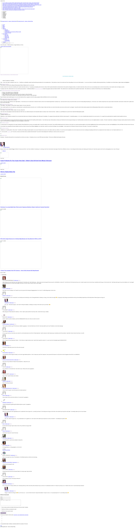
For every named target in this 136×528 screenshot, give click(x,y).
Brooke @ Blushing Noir (7, 388)
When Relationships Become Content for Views (11, 7)
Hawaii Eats (7, 37)
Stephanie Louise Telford (7, 462)
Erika (4, 395)
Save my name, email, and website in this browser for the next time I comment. (15, 507)
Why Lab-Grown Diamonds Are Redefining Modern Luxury (14, 9)
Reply (19, 280)
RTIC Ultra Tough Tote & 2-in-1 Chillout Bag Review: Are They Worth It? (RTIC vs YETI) (19, 5)
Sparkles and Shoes (6, 449)
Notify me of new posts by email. (7, 511)
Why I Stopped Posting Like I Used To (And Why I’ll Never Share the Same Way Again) (19, 8)
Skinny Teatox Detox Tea (7, 171)
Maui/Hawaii (5, 33)
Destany (4, 381)
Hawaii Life (7, 36)
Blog (3, 25)
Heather (4, 295)
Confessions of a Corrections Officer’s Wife (13, 31)
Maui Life (6, 34)
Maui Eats (6, 35)
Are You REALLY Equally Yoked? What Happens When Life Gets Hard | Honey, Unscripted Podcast (21, 2)
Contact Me (5, 38)
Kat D (4, 423)
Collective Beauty (6, 324)
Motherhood (7, 30)
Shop (4, 27)
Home (4, 24)
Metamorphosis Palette (38, 88)
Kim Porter (5, 438)
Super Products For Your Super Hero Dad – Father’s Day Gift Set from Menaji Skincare (26, 160)
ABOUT (4, 26)
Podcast (4, 41)
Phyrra (4, 430)
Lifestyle (4, 28)
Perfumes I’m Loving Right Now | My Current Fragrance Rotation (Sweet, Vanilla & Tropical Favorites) (22, 4)
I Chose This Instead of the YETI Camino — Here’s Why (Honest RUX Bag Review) (18, 6)
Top (1, 525)
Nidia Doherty (5, 352)
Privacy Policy (7, 40)
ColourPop (9, 131)
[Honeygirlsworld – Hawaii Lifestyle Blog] (16, 21)
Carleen (4, 288)
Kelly (3, 445)
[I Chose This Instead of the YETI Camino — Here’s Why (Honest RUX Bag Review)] (20, 268)
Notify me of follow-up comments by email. (9, 509)
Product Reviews (8, 32)
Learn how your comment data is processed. (21, 514)
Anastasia (4, 402)
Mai (3, 345)
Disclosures (7, 39)
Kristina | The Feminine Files (8, 359)
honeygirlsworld (6, 147)
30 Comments (8, 46)
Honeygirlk (7, 302)
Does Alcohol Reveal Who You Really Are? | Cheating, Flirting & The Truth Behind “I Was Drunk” (21, 3)
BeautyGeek (5, 483)
